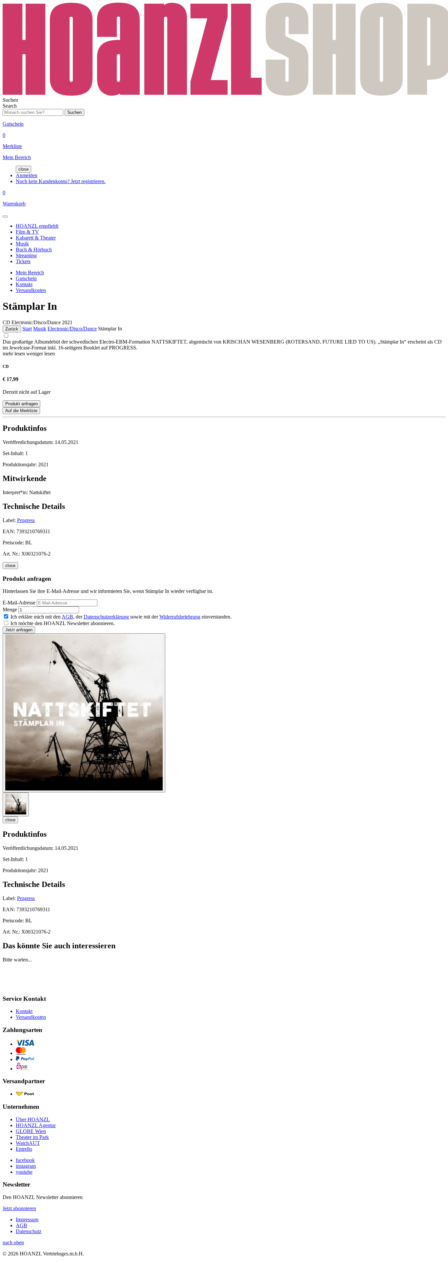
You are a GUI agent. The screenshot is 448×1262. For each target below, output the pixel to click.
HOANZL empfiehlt (37, 226)
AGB (67, 617)
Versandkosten (31, 290)
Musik (22, 243)
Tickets (23, 261)
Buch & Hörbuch (34, 249)
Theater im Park (32, 1137)
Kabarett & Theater (36, 238)
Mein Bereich (30, 272)
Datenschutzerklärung (106, 617)
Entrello (24, 1149)
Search (10, 106)
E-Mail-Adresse (19, 602)
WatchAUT (28, 1143)
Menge (10, 609)
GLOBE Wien (31, 1131)
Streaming (26, 255)
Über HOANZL (33, 1119)
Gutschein (26, 278)
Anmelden (26, 175)
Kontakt (24, 284)
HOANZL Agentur (36, 1125)
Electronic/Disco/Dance (72, 328)
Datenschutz (28, 1231)
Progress (26, 520)
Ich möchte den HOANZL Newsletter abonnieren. (62, 623)
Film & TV (27, 232)
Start (27, 328)
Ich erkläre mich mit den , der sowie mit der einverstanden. (121, 617)
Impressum (27, 1219)
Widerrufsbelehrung (179, 617)
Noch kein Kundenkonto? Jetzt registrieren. (61, 181)
